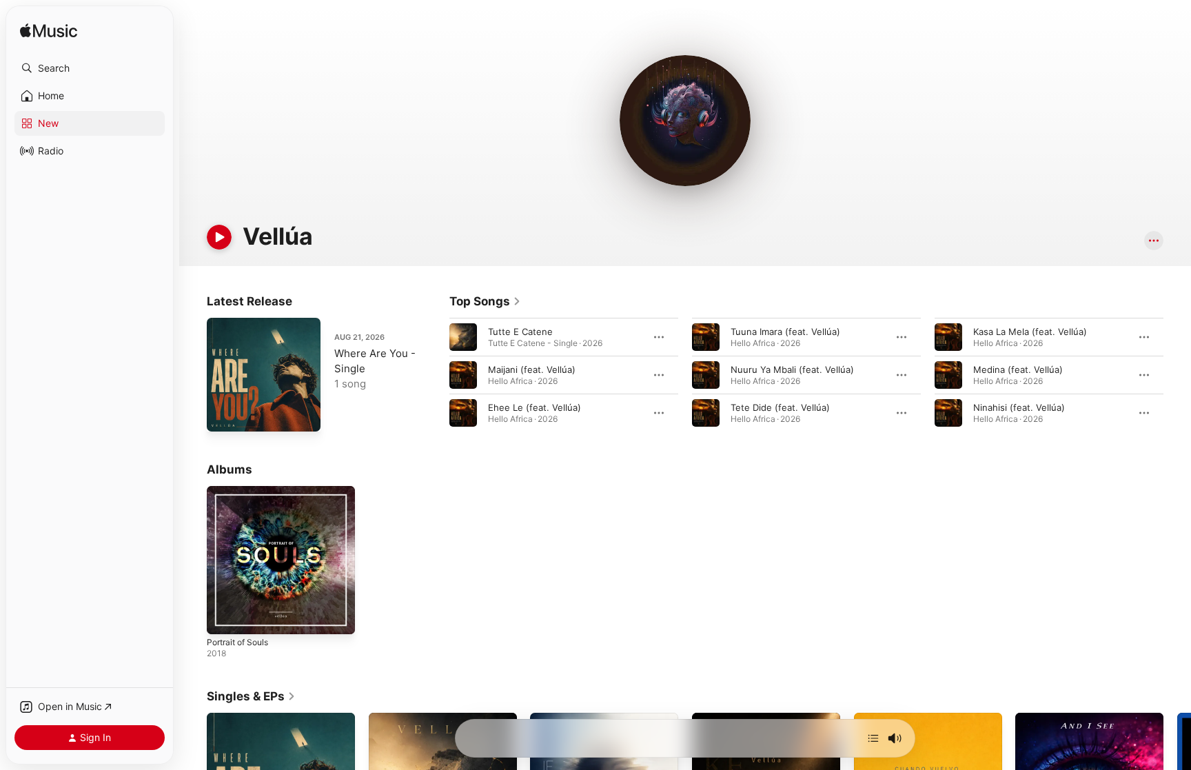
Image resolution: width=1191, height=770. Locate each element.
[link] (485, 301)
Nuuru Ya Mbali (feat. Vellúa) (792, 369)
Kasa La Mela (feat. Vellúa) (1030, 331)
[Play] (219, 237)
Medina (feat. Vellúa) (1018, 369)
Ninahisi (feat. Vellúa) (1019, 407)
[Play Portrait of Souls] (224, 617)
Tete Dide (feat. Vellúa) (780, 407)
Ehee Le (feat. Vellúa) (534, 407)
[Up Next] (873, 738)
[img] (48, 31)
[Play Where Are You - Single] (224, 414)
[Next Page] (1177, 375)
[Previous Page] (435, 375)
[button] (89, 68)
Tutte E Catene (520, 331)
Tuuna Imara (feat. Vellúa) (785, 331)
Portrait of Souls (241, 491)
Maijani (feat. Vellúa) (532, 369)
